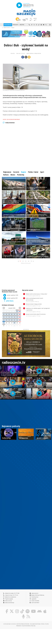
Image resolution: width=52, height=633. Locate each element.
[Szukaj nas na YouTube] (33, 609)
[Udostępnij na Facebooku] (22, 57)
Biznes (13, 174)
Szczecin (16, 172)
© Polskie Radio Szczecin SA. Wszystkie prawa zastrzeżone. (17, 624)
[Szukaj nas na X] (12, 609)
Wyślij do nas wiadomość (43, 24)
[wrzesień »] (19, 308)
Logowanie (33, 598)
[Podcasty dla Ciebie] (23, 614)
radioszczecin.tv (13, 362)
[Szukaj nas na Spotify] (27, 609)
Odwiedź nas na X (34, 24)
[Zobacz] (26, 34)
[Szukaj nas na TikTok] (22, 609)
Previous (1, 432)
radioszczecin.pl (8, 600)
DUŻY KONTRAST (35, 602)
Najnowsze (7, 172)
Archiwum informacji (8, 305)
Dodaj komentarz (10, 123)
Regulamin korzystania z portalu (37, 624)
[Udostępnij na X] (26, 57)
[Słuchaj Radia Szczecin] (19, 5)
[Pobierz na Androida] (39, 609)
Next (50, 432)
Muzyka (22, 24)
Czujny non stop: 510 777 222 (11, 595)
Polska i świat (33, 172)
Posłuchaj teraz (34, 597)
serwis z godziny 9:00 (12, 298)
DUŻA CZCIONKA (35, 600)
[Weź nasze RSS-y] (28, 614)
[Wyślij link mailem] (29, 57)
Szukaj (46, 24)
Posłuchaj (20, 174)
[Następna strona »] (33, 261)
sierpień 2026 (11, 308)
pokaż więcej (9, 301)
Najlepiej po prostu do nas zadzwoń (29, 24)
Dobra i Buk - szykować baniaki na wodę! (26, 47)
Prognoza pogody (9, 598)
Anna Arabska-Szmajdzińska (34, 53)
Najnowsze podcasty (11, 426)
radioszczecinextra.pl (9, 602)
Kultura (6, 174)
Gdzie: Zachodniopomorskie (11, 119)
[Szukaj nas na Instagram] (17, 609)
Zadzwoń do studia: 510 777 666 (12, 593)
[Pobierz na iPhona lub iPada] (45, 609)
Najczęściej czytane (27, 290)
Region (13, 27)
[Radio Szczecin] (26, 12)
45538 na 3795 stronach (26, 263)
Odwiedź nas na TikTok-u (39, 24)
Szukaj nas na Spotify (41, 24)
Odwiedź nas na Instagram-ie (36, 24)
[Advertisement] (26, 136)
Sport (42, 172)
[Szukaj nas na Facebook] (7, 609)
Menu (50, 24)
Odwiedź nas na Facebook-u (32, 24)
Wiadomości (7, 24)
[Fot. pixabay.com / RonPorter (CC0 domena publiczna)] (26, 76)
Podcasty (15, 24)
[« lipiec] (4, 308)
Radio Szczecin (7, 27)
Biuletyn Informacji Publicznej (37, 595)
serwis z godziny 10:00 (12, 295)
